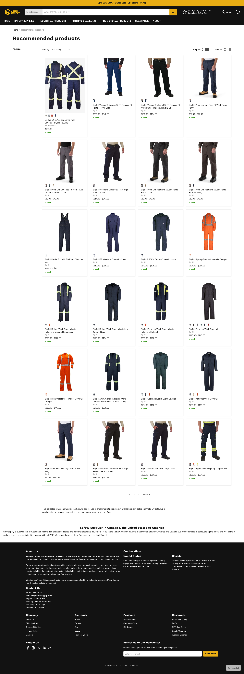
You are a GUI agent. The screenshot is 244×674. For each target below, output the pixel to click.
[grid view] (226, 50)
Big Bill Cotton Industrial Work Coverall (158, 399)
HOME (7, 21)
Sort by (45, 49)
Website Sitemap (179, 635)
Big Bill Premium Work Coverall (203, 329)
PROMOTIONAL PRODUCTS (116, 21)
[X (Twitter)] (38, 648)
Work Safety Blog (180, 619)
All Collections (129, 619)
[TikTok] (49, 648)
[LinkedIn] (44, 648)
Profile (77, 619)
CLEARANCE (142, 21)
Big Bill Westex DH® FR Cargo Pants (158, 468)
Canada (173, 531)
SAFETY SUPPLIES (24, 21)
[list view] (230, 50)
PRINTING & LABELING (84, 21)
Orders (78, 623)
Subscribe (210, 654)
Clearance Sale (130, 623)
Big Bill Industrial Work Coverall (203, 399)
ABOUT (157, 21)
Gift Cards (127, 627)
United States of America (153, 531)
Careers (29, 635)
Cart (77, 627)
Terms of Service (33, 627)
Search (78, 631)
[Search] (173, 12)
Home (15, 30)
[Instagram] (33, 648)
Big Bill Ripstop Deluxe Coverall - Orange (207, 259)
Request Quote (81, 635)
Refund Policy (32, 631)
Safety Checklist (179, 631)
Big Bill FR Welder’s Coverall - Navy (109, 259)
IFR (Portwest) (50, 126)
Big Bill (95, 111)
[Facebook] (27, 648)
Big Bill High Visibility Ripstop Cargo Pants (208, 468)
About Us (30, 619)
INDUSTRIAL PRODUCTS (53, 21)
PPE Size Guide (179, 627)
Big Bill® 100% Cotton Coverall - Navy (158, 259)
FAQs (174, 623)
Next (145, 494)
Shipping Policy (33, 623)
